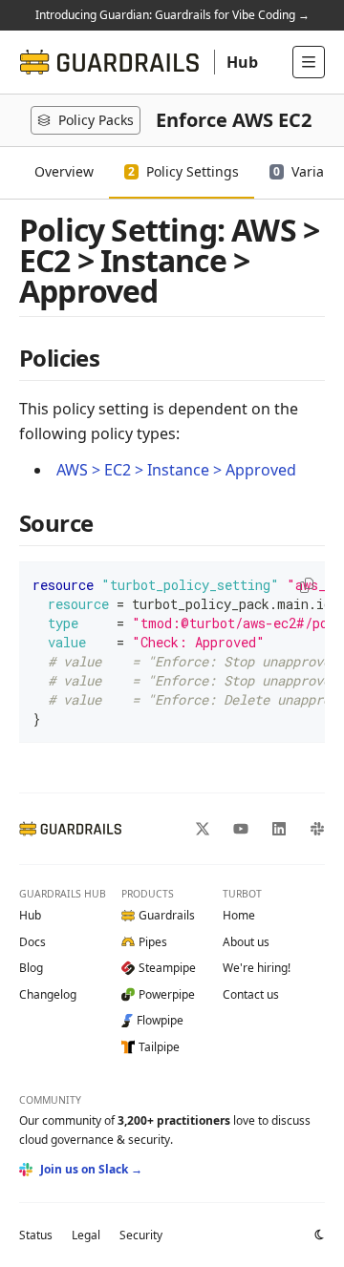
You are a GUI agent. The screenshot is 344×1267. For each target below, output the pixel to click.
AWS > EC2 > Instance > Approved (176, 469)
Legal (86, 1235)
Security (140, 1235)
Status (36, 1235)
